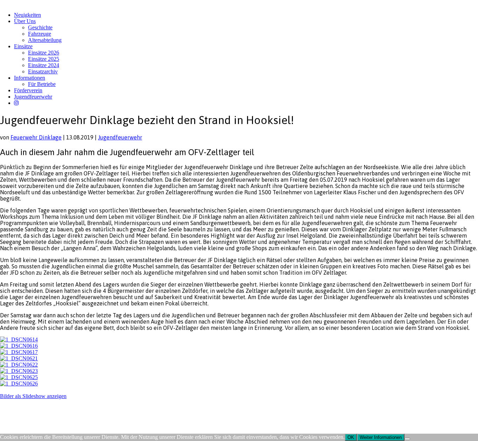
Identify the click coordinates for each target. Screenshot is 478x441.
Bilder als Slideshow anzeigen (33, 396)
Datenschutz (37, 409)
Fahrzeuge (39, 34)
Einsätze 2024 (43, 65)
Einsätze (23, 46)
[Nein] (407, 439)
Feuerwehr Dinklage (36, 137)
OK (350, 437)
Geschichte (40, 27)
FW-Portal (62, 409)
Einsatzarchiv (43, 71)
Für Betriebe (42, 84)
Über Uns (25, 21)
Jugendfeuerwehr (33, 97)
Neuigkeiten (27, 15)
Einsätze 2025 (43, 59)
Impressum (11, 409)
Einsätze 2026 (43, 53)
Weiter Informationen (381, 437)
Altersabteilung (45, 40)
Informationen (29, 78)
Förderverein (28, 90)
